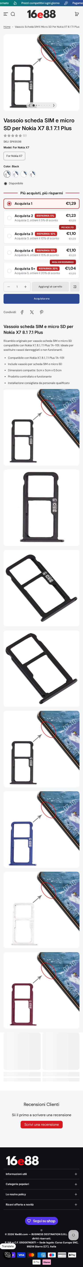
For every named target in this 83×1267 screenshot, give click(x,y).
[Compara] (74, 287)
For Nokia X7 (14, 156)
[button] (13, 14)
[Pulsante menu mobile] (6, 14)
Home (7, 27)
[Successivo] (54, 105)
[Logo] (41, 14)
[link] (22, 312)
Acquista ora (41, 298)
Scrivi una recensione (41, 1124)
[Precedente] (29, 105)
